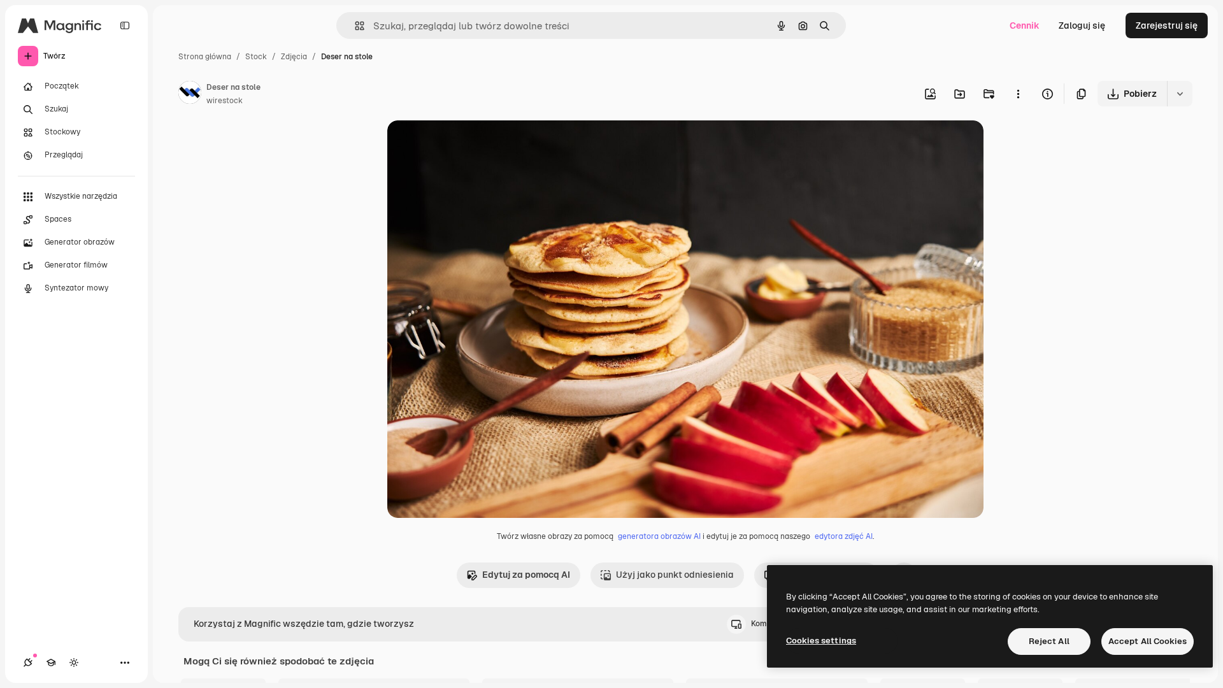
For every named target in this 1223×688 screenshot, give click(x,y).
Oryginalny (475, 145)
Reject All (1049, 641)
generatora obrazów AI (659, 536)
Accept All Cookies (1147, 641)
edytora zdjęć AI (844, 536)
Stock (256, 57)
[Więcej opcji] (1018, 93)
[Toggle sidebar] (125, 25)
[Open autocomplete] (354, 26)
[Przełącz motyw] (74, 662)
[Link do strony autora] (189, 94)
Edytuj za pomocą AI (526, 574)
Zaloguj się (1082, 25)
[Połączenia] (28, 662)
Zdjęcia (294, 57)
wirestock (224, 101)
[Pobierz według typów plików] (1179, 93)
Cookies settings (821, 640)
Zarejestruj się (1167, 25)
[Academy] (51, 662)
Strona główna (204, 57)
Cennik (1025, 25)
